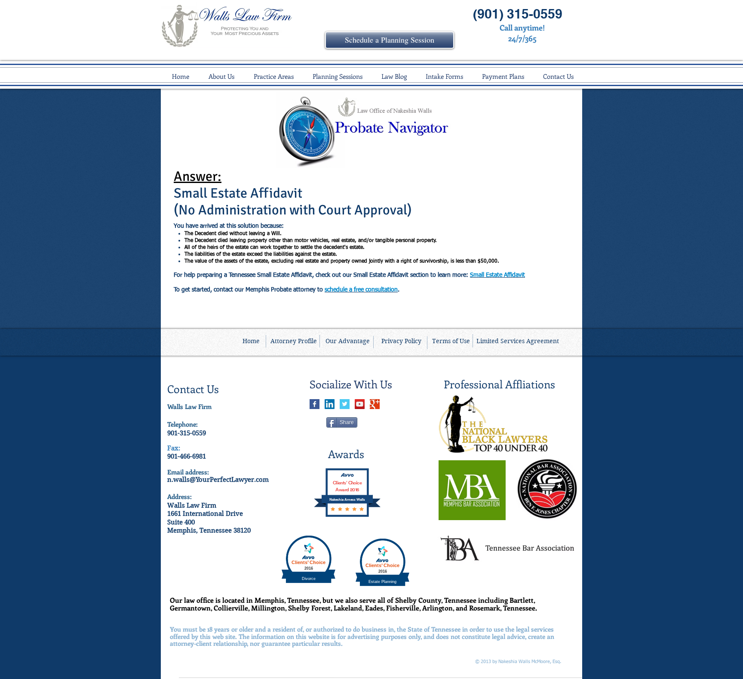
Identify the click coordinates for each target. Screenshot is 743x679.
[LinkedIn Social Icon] (330, 404)
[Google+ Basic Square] (375, 404)
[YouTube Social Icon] (360, 404)
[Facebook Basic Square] (314, 404)
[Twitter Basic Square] (345, 404)
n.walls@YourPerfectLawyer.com (218, 480)
